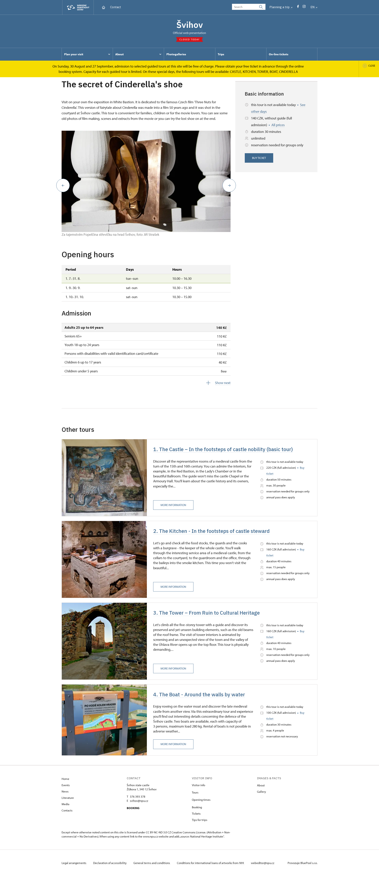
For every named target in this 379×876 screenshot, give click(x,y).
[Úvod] (103, 7)
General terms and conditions (152, 863)
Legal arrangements (74, 863)
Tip (194, 820)
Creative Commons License (188, 832)
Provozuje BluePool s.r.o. (302, 863)
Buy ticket (259, 158)
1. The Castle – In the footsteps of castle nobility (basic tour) (223, 449)
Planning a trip (279, 7)
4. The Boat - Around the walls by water (199, 694)
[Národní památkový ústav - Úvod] (78, 7)
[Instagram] (304, 7)
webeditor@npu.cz (262, 863)
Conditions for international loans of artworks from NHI (211, 863)
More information (173, 505)
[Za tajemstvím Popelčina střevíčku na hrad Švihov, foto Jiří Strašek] (146, 181)
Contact (115, 7)
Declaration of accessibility (110, 863)
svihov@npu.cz (139, 801)
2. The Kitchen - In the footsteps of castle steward (211, 531)
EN (313, 7)
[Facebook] (297, 7)
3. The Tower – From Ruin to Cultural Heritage (206, 612)
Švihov (189, 24)
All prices (278, 125)
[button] (63, 185)
